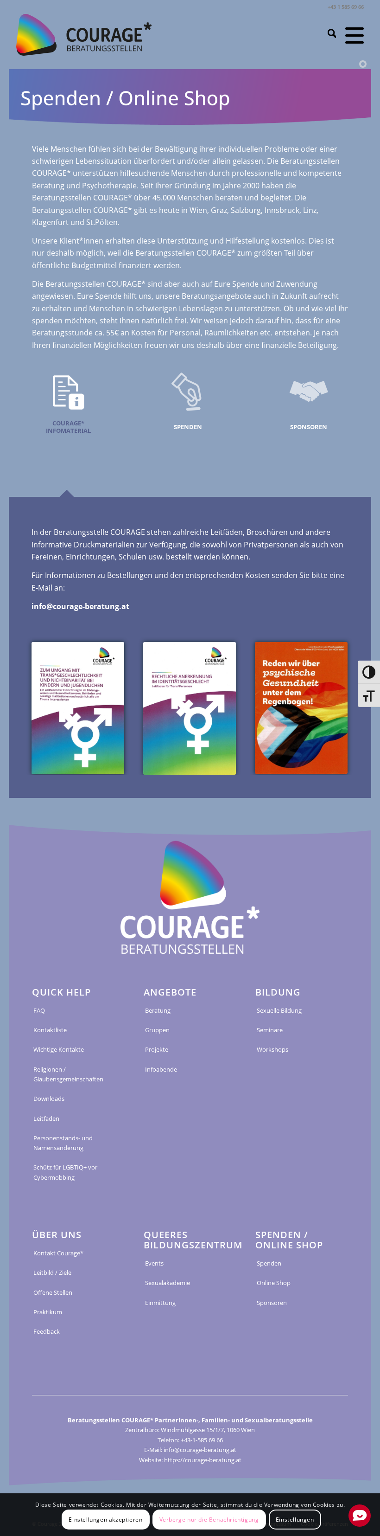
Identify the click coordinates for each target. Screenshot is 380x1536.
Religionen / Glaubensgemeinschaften (68, 1074)
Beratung (158, 1010)
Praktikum (47, 1312)
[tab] (69, 432)
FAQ (39, 1010)
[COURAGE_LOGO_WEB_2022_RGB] (84, 35)
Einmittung (160, 1302)
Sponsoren (272, 1302)
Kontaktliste (50, 1030)
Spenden (269, 1263)
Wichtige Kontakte (58, 1049)
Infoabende (161, 1069)
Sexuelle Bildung (279, 1010)
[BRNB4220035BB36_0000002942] (78, 708)
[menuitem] (327, 35)
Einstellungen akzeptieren (105, 1519)
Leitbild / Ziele (52, 1272)
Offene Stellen (52, 1292)
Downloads (48, 1098)
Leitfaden (46, 1118)
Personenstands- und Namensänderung (63, 1143)
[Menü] (350, 35)
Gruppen (157, 1030)
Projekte (156, 1049)
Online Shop (274, 1283)
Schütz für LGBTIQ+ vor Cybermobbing (65, 1172)
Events (154, 1263)
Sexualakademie (167, 1283)
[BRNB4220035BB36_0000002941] (189, 708)
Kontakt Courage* (58, 1253)
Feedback (46, 1331)
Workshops (272, 1049)
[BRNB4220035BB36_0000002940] (301, 708)
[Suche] (327, 35)
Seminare (270, 1030)
